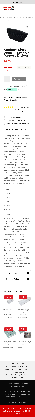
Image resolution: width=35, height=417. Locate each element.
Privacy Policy (23, 366)
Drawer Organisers (8, 17)
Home (1, 17)
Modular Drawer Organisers (21, 17)
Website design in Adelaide (17, 402)
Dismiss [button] (17, 414)
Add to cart (19, 79)
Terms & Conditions (17, 372)
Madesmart (12, 351)
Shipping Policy (22, 369)
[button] (27, 27)
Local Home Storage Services (16, 375)
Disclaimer (14, 377)
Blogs (21, 377)
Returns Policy (11, 366)
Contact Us (21, 364)
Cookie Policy (10, 369)
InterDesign (12, 321)
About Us (12, 364)
